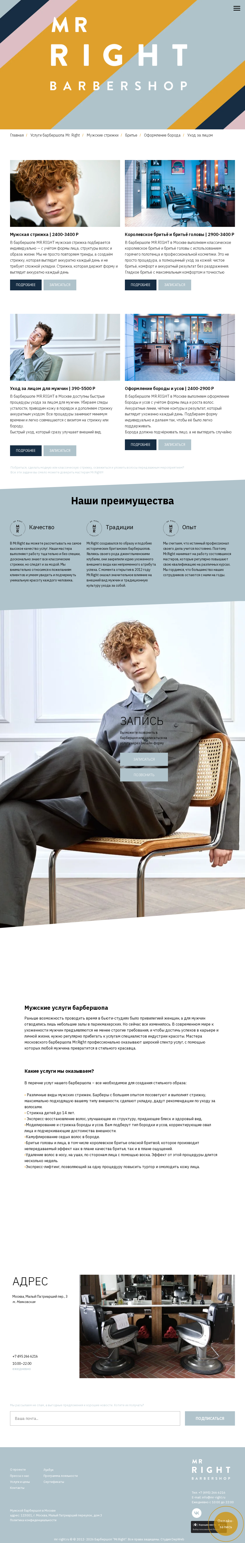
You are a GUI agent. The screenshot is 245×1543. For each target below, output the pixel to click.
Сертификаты (54, 1482)
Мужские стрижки (102, 135)
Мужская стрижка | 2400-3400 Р (44, 234)
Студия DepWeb (172, 1539)
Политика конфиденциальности (33, 1520)
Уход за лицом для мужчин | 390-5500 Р (52, 388)
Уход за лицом (200, 135)
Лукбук (49, 1470)
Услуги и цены (20, 1482)
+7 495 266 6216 (25, 1356)
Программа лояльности (61, 1476)
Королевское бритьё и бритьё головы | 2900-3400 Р (179, 234)
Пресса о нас (19, 1476)
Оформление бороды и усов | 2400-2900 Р (169, 388)
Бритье (131, 135)
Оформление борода (162, 135)
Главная (17, 135)
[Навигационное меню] (237, 8)
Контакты (17, 1488)
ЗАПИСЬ (141, 720)
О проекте (18, 1470)
